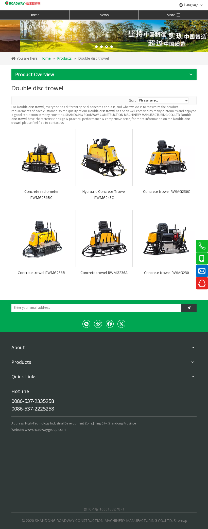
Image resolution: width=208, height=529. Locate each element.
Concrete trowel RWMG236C (166, 191)
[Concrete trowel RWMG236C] (166, 157)
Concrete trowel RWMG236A (104, 272)
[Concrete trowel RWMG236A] (104, 238)
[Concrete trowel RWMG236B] (41, 238)
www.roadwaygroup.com (45, 429)
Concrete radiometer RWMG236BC (41, 194)
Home (34, 14)
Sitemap (180, 520)
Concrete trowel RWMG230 (166, 272)
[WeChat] (86, 324)
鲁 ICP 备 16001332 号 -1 (104, 509)
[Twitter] (121, 324)
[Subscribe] (189, 308)
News (104, 14)
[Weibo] (98, 324)
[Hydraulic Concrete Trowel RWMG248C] (104, 157)
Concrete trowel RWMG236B (41, 272)
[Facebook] (110, 324)
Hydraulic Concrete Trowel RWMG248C (104, 194)
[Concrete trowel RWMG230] (166, 238)
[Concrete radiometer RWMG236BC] (41, 157)
